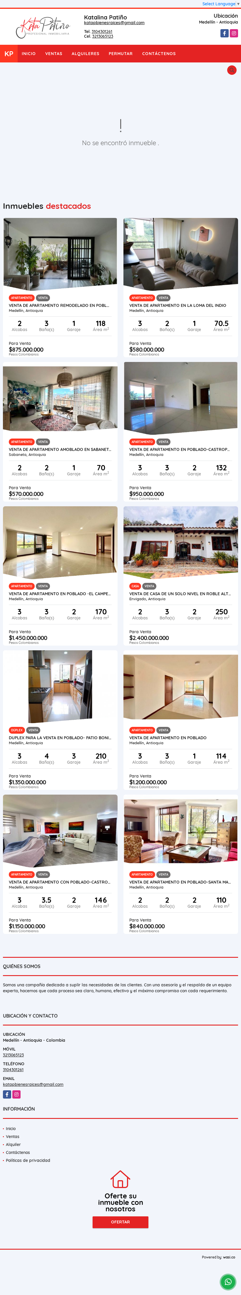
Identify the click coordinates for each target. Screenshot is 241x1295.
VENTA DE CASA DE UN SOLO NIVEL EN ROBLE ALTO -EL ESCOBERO (180, 593)
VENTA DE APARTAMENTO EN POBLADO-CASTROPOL (180, 449)
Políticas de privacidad (28, 1160)
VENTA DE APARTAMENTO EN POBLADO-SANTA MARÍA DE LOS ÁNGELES (180, 882)
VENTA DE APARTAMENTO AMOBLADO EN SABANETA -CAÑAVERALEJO (60, 449)
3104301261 (102, 31)
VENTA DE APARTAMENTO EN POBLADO (168, 737)
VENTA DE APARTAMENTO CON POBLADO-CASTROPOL (60, 882)
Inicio (29, 53)
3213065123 (102, 36)
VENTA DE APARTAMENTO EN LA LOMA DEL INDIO (177, 305)
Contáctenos (159, 53)
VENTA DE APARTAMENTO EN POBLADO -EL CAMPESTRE (60, 593)
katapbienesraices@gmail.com (114, 22)
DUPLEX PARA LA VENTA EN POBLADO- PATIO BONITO (60, 737)
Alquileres (85, 53)
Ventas (53, 53)
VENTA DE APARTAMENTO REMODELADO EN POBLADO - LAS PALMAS (60, 305)
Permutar (121, 53)
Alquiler (13, 1144)
